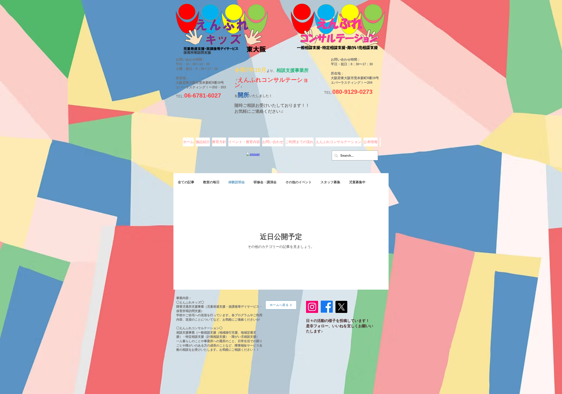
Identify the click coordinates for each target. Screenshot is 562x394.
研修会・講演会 (265, 182)
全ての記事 (186, 182)
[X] (341, 307)
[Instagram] (312, 307)
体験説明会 (236, 182)
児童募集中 (357, 182)
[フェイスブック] (327, 307)
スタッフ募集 (330, 182)
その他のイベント (298, 182)
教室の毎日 (211, 182)
